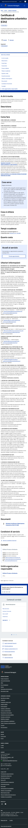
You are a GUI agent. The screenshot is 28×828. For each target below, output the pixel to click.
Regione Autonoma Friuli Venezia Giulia (9, 1)
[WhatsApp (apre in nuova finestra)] (2, 804)
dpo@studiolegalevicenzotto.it (11, 359)
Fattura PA (3, 780)
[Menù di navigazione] (1, 5)
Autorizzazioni (4, 706)
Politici (2, 687)
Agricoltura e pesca (5, 698)
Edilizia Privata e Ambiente (10, 573)
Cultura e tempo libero (6, 710)
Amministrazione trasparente (7, 782)
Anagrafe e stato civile (6, 702)
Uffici (2, 683)
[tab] (11, 634)
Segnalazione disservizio (6, 776)
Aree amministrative (5, 681)
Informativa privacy (5, 784)
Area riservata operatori (6, 826)
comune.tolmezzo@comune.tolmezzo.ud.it (13, 311)
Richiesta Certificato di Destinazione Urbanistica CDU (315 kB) (15, 524)
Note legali (3, 786)
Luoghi (2, 745)
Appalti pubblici (4, 704)
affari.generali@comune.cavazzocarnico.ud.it (13, 330)
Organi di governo (5, 678)
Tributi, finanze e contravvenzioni (8, 723)
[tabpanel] (14, 618)
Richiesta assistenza (5, 778)
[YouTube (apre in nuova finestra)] (5, 804)
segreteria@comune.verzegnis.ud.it (11, 341)
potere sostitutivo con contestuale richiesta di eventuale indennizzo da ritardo (14, 174)
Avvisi (2, 738)
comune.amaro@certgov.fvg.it (9, 322)
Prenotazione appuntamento (7, 774)
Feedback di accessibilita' (6, 797)
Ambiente (3, 700)
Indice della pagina (5, 54)
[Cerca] (24, 5)
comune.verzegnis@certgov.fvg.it (10, 343)
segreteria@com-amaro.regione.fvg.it (12, 320)
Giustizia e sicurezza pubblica (7, 715)
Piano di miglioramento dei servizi (8, 795)
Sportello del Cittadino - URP (7, 757)
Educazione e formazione (6, 713)
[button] (20, 1)
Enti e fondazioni (4, 685)
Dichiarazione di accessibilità (7, 788)
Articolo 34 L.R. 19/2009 (15, 233)
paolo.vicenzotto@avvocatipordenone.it (11, 361)
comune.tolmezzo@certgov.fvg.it (10, 313)
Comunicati (3, 736)
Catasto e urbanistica (5, 708)
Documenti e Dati (4, 691)
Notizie (2, 734)
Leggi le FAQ (3, 772)
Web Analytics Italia (5, 792)
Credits (11, 820)
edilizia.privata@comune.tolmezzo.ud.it (12, 557)
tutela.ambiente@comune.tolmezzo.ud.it (13, 559)
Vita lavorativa (4, 727)
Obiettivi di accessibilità (6, 790)
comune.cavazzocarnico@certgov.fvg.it (11, 332)
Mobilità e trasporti (5, 719)
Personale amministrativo (6, 689)
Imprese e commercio (5, 717)
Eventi (2, 747)
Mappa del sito (4, 820)
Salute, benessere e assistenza (7, 721)
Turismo (2, 725)
